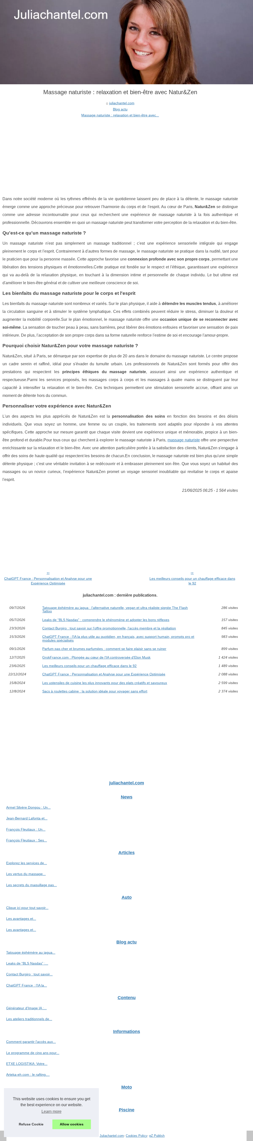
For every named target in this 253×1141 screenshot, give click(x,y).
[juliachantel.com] (126, 42)
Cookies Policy (136, 1136)
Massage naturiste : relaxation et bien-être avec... (120, 115)
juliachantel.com (121, 103)
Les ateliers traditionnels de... (29, 1019)
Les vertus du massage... (26, 874)
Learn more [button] (52, 1111)
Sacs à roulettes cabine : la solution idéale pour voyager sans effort (94, 691)
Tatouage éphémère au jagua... (30, 952)
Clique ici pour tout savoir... (27, 908)
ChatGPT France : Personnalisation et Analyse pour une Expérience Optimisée (48, 581)
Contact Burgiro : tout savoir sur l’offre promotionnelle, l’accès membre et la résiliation (109, 628)
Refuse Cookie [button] (31, 1124)
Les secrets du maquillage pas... (31, 885)
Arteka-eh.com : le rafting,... (28, 1074)
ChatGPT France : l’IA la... (26, 985)
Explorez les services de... (26, 863)
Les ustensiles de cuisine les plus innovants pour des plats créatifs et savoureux (104, 683)
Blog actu (120, 109)
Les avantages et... (21, 919)
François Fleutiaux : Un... (25, 829)
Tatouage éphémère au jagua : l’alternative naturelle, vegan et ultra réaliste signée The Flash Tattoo (115, 609)
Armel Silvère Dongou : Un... (28, 807)
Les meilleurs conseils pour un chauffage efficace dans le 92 (192, 581)
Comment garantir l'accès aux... (31, 1042)
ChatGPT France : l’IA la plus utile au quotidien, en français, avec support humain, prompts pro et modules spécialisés (118, 638)
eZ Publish (157, 1136)
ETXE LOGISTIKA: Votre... (26, 1064)
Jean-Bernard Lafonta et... (26, 818)
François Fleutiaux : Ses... (26, 840)
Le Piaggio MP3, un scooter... (29, 1097)
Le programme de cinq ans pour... (32, 1053)
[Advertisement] (120, 155)
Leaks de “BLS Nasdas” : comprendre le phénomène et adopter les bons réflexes (105, 620)
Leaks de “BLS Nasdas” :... (27, 963)
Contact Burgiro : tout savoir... (29, 974)
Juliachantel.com (112, 1136)
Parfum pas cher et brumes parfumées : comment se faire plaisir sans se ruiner (104, 648)
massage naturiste (184, 440)
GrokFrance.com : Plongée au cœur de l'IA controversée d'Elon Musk (96, 657)
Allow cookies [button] (72, 1124)
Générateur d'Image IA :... (26, 1008)
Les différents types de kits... (28, 1120)
